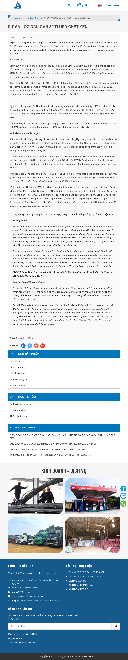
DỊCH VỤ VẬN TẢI (77, 581)
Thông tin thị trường (20, 416)
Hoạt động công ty (19, 410)
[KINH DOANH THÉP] (35, 496)
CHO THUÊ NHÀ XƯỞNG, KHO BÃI (86, 576)
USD (117, 5)
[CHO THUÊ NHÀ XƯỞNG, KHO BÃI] (92, 535)
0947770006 (31, 588)
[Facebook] (123, 488)
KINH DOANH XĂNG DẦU (81, 585)
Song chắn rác (17, 367)
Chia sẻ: (14, 345)
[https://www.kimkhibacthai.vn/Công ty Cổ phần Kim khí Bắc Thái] (17, 5)
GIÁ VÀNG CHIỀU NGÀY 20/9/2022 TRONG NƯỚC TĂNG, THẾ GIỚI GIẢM (48, 449)
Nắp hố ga (15, 361)
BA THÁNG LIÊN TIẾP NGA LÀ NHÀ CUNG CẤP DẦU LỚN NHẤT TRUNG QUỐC (50, 455)
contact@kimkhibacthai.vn (30, 596)
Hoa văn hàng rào (19, 379)
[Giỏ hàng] (78, 5)
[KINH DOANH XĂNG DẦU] (92, 496)
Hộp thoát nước (18, 373)
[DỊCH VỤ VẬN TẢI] (35, 535)
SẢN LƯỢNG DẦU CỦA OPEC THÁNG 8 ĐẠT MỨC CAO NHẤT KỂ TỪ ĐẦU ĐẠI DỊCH (53, 444)
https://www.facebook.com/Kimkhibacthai (40, 600)
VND (110, 5)
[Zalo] (123, 496)
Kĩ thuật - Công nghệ (20, 404)
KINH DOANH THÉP (78, 589)
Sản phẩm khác (18, 385)
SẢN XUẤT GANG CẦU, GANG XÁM (86, 572)
